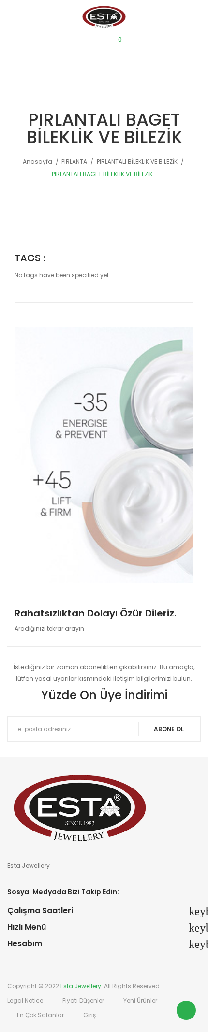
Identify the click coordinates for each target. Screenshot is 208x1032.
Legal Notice (25, 1000)
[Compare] (71, 43)
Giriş (89, 1015)
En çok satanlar (40, 1015)
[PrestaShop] (104, 454)
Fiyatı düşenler (83, 1000)
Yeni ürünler (140, 1000)
